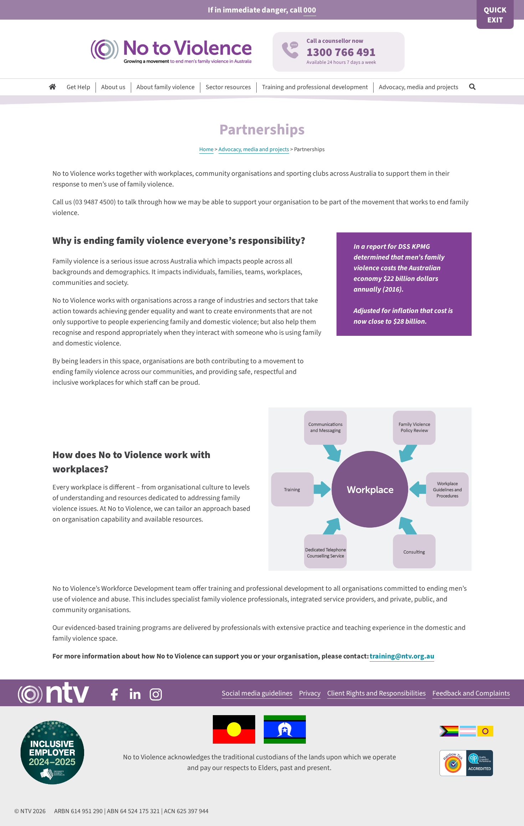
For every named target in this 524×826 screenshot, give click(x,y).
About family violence (166, 87)
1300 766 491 (341, 52)
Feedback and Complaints (471, 693)
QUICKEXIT (495, 15)
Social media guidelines (257, 693)
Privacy (309, 693)
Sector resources (228, 87)
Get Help (78, 87)
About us (113, 87)
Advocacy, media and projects (418, 87)
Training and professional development (315, 87)
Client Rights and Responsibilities (376, 693)
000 (309, 10)
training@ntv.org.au (402, 656)
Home (206, 149)
